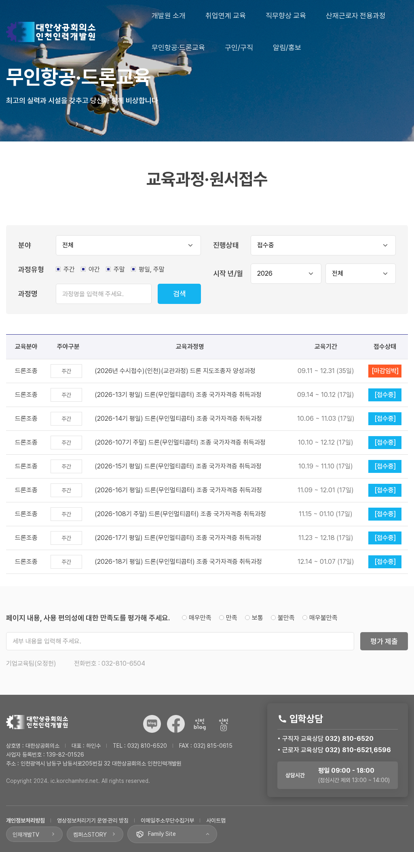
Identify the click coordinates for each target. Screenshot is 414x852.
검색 (179, 293)
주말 (119, 269)
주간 (69, 269)
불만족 (287, 618)
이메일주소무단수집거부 (167, 820)
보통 (258, 618)
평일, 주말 (152, 269)
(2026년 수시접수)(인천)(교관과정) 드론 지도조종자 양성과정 (175, 371)
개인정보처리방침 (25, 820)
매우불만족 (323, 618)
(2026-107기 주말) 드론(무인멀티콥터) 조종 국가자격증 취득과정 (180, 442)
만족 (232, 618)
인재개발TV (26, 834)
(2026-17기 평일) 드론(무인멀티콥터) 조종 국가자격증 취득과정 (178, 538)
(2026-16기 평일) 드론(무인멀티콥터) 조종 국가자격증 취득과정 (178, 490)
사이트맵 (216, 820)
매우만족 (201, 618)
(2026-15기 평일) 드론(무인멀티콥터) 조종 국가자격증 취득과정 (178, 466)
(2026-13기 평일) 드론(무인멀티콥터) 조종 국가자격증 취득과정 (178, 395)
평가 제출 (384, 641)
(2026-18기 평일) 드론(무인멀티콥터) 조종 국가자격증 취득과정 (178, 561)
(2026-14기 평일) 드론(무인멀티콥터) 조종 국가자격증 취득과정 (178, 418)
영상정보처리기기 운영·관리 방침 (93, 820)
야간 (94, 269)
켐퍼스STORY (90, 834)
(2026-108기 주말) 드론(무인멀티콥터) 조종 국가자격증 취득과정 (180, 514)
